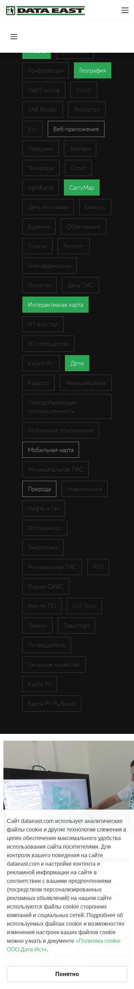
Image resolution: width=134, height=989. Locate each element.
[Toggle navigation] (125, 10)
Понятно (67, 974)
